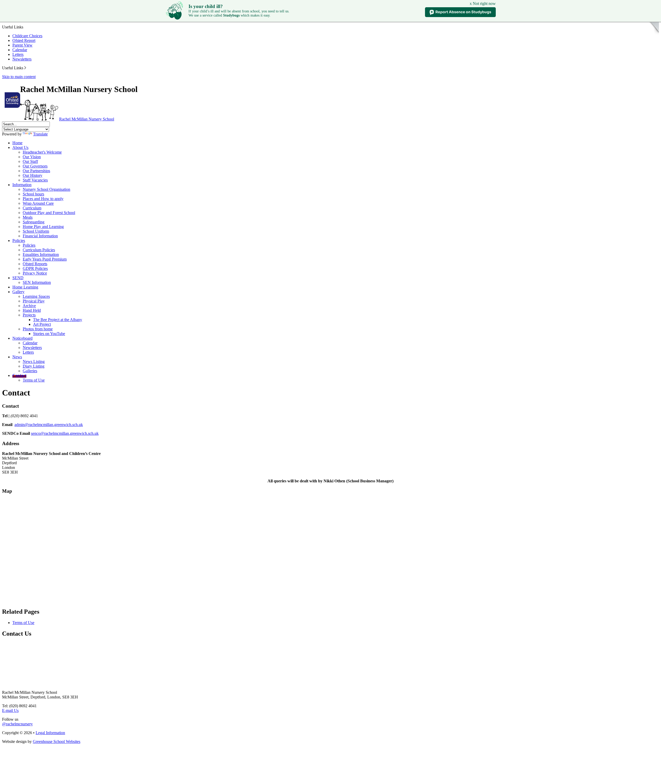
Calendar (19, 50)
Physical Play (34, 301)
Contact (19, 375)
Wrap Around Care (38, 203)
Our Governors (35, 166)
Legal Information (50, 733)
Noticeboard (22, 338)
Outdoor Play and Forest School (49, 212)
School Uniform (36, 231)
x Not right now (483, 3)
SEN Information (37, 282)
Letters (17, 54)
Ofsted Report (23, 40)
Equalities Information (41, 254)
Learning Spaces (36, 296)
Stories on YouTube (49, 333)
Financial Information (40, 236)
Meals (28, 217)
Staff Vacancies (35, 180)
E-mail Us (10, 710)
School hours (33, 194)
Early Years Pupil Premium (45, 259)
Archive (29, 305)
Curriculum (32, 208)
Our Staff (30, 161)
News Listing (34, 361)
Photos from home (38, 329)
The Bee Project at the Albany (57, 319)
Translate (40, 134)
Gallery (18, 292)
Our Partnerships (36, 171)
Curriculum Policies (39, 250)
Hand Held (32, 310)
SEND (17, 278)
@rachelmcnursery (17, 724)
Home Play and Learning (43, 226)
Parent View (22, 45)
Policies (18, 240)
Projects (29, 315)
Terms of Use (34, 380)
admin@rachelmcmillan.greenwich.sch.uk (48, 424)
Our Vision (32, 157)
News (17, 357)
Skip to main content (19, 76)
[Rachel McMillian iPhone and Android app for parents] (641, 35)
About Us (20, 147)
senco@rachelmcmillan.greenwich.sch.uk (65, 433)
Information (22, 184)
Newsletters (22, 59)
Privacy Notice (35, 273)
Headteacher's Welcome (42, 152)
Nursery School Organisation (46, 189)
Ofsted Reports (35, 264)
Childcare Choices (27, 36)
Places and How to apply (43, 198)
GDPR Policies (35, 268)
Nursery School (86, 119)
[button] (25, 67)
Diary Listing (33, 366)
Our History (32, 175)
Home (17, 143)
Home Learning (25, 287)
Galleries (30, 371)
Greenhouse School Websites (56, 741)
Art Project (42, 324)
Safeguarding (33, 222)
